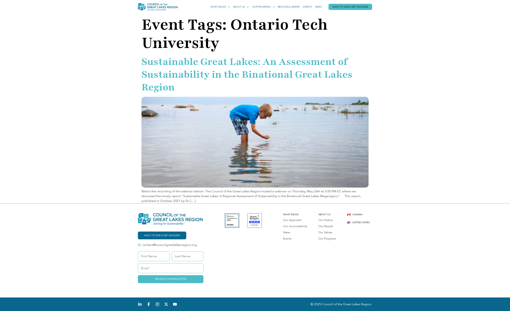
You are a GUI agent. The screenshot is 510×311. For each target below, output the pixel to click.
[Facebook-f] (149, 304)
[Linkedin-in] (140, 304)
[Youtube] (175, 304)
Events (307, 6)
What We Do (218, 6)
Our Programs (261, 6)
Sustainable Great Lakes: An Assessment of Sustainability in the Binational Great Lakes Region (246, 74)
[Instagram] (157, 304)
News (318, 6)
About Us (239, 6)
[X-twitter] (166, 304)
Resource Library (289, 6)
